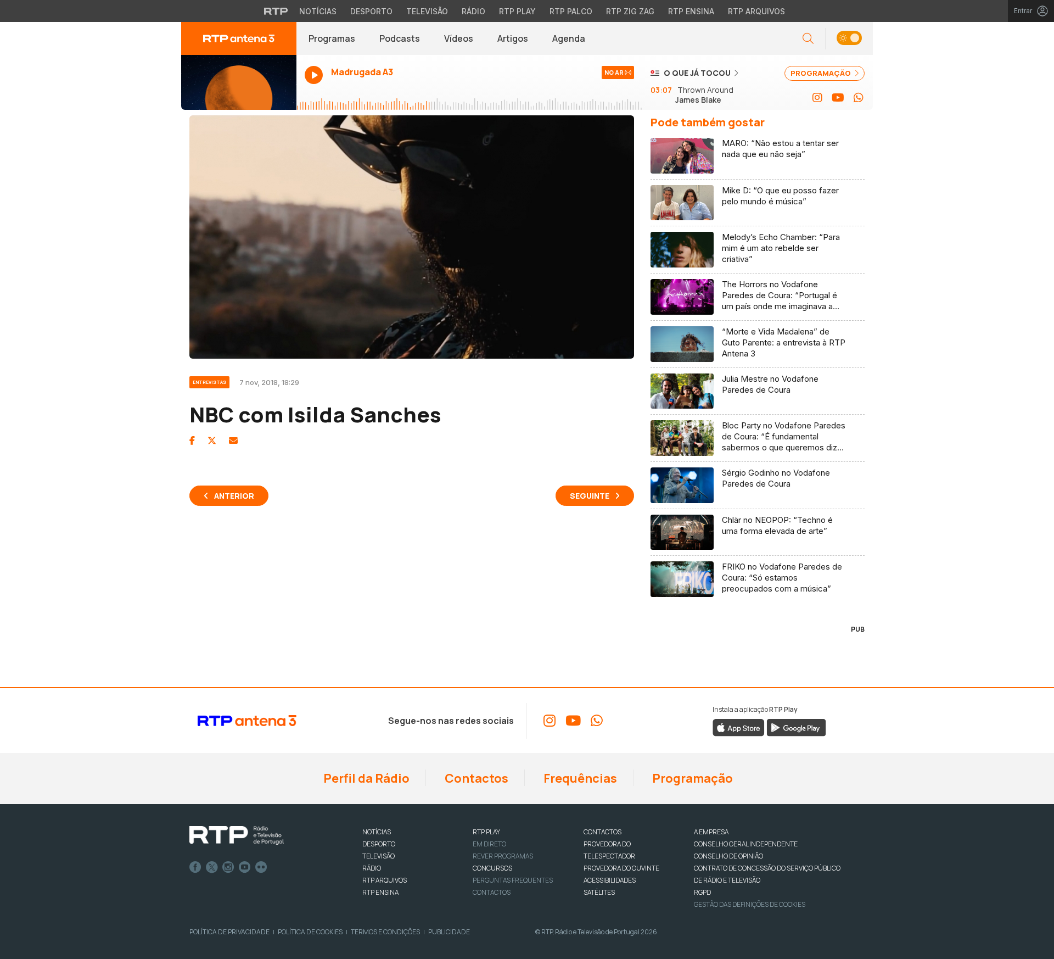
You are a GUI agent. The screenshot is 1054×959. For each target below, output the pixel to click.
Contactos (475, 778)
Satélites (599, 892)
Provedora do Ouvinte (621, 868)
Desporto (371, 11)
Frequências (579, 778)
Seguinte (589, 495)
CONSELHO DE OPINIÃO (728, 856)
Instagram (228, 867)
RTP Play (517, 11)
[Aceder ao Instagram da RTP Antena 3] (817, 98)
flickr (261, 867)
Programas (332, 38)
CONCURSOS (492, 868)
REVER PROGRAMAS (503, 856)
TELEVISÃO (378, 856)
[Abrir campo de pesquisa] (808, 38)
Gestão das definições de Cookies (749, 904)
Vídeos (458, 38)
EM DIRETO (489, 844)
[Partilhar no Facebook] (192, 440)
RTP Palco (571, 11)
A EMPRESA (711, 832)
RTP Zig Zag (630, 11)
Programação (691, 778)
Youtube (245, 867)
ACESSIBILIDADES (610, 880)
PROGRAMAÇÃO (821, 73)
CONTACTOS (602, 832)
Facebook (195, 867)
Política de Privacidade (229, 931)
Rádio (473, 11)
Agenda (568, 38)
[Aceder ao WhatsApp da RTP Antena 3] (859, 98)
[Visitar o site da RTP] (276, 11)
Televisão (427, 11)
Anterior (234, 495)
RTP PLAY (486, 832)
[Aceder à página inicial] (238, 38)
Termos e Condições (385, 931)
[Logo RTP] (236, 835)
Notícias (318, 11)
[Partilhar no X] (212, 440)
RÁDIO (371, 868)
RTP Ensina (691, 11)
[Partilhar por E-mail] (233, 440)
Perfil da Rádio (365, 778)
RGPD (702, 892)
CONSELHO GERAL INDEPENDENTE (746, 844)
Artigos (512, 38)
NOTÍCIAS (376, 832)
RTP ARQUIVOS (384, 880)
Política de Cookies (310, 931)
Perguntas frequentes (513, 880)
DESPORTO (378, 844)
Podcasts (399, 38)
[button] (849, 38)
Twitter (212, 867)
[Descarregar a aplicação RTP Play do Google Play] (796, 727)
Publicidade (449, 931)
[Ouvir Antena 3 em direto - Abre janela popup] (238, 82)
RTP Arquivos (756, 11)
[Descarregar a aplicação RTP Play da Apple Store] (739, 727)
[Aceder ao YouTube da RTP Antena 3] (838, 98)
